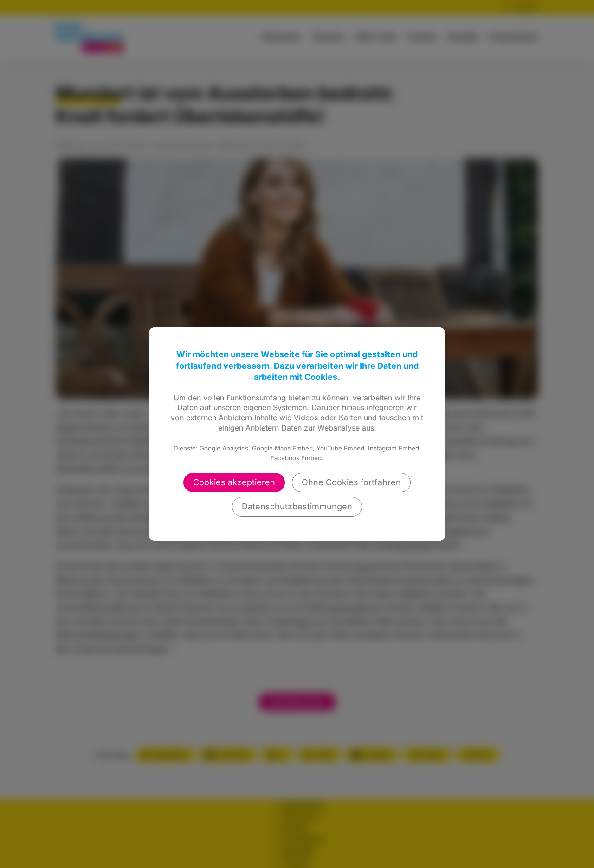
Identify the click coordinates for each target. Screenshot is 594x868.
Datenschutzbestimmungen (297, 506)
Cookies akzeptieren (234, 482)
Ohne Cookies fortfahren (351, 482)
